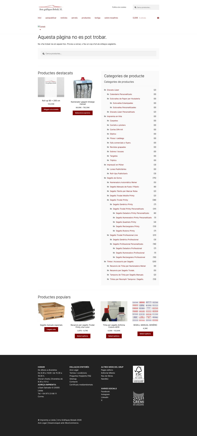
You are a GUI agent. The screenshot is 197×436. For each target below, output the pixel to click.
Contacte (74, 382)
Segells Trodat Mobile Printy (122, 195)
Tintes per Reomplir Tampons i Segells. (127, 279)
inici (39, 18)
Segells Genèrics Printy (123, 204)
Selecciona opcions (82, 113)
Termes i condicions (78, 373)
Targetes (114, 156)
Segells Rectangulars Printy (127, 226)
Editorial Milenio (108, 373)
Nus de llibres (107, 376)
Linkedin (104, 397)
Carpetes (114, 120)
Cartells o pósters (118, 125)
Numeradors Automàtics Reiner (123, 182)
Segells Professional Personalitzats (128, 244)
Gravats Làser (113, 90)
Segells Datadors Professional (129, 248)
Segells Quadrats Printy (126, 222)
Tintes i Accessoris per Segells (120, 261)
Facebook (105, 391)
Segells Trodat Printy (119, 200)
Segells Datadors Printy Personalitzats (132, 213)
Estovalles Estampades (123, 103)
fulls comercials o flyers (120, 143)
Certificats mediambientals (81, 384)
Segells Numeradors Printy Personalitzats (134, 217)
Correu (41, 396)
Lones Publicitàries (118, 169)
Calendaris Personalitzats (121, 94)
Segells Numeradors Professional (130, 253)
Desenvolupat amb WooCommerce (63, 423)
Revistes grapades (118, 147)
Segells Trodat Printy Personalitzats (128, 209)
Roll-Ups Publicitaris (118, 173)
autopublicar (50, 18)
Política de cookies (119, 7)
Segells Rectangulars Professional (130, 257)
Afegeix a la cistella (51, 109)
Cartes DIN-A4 (116, 129)
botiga (97, 18)
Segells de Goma (114, 178)
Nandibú (104, 379)
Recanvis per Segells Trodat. (122, 270)
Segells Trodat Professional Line (124, 235)
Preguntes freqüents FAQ (80, 376)
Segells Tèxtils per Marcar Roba (123, 191)
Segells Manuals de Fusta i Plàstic (124, 187)
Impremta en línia (114, 116)
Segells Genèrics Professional (125, 239)
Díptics (113, 134)
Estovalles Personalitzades (124, 107)
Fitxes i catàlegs (117, 138)
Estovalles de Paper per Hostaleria (125, 98)
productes (86, 18)
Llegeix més (51, 329)
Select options (82, 336)
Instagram (105, 394)
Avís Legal (74, 370)
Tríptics (113, 160)
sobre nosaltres (111, 18)
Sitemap (73, 379)
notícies (64, 18)
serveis (74, 18)
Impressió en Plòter (115, 165)
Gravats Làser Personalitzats (122, 112)
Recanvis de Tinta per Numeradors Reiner (128, 266)
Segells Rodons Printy (125, 231)
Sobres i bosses (117, 151)
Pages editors (107, 370)
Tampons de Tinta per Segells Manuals (126, 275)
